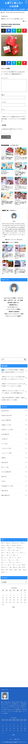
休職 (4, 457)
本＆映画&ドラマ (7, 486)
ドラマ (4, 443)
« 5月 (13, 607)
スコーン (23, 552)
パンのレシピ (6, 448)
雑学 (21, 569)
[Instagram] (20, 239)
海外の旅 (5, 490)
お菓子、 (4, 547)
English (8, 543)
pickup (4, 545)
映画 (4, 476)
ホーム (2, 9)
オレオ (4, 552)
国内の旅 (5, 462)
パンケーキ (13, 562)
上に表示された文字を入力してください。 (12, 129)
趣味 (16, 569)
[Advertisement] (14, 338)
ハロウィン (5, 560)
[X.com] (13, 239)
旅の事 (15, 567)
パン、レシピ (5, 562)
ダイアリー (16, 555)
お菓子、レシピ (12, 547)
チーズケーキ (13, 557)
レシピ (10, 565)
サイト (3, 109)
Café (4, 543)
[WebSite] (8, 239)
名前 (3, 94)
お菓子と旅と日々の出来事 (14, 5)
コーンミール (16, 552)
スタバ (4, 555)
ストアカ (10, 555)
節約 (12, 569)
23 (25, 599)
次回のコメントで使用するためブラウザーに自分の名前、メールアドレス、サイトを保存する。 (13, 119)
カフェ (9, 552)
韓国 (25, 569)
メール (3, 102)
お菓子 (20, 545)
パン (19, 560)
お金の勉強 (5, 434)
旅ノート (15, 9)
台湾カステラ (5, 567)
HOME (3, 12)
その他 (4, 439)
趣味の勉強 (6, 495)
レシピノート (8, 9)
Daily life (5, 410)
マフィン (19, 562)
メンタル (4, 565)
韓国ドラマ (5, 572)
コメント (4, 78)
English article (7, 415)
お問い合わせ (17, 739)
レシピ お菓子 (17, 565)
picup (9, 545)
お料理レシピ (6, 425)
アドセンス (5, 550)
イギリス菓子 (12, 550)
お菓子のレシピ (7, 429)
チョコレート (5, 557)
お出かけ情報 (6, 420)
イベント (19, 550)
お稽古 (14, 545)
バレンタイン (12, 560)
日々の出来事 (22, 9)
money (23, 543)
